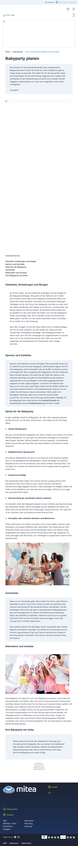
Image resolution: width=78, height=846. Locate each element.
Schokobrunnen (35, 403)
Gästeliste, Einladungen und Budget (20, 261)
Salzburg (28, 826)
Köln (5, 820)
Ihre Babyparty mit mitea (16, 275)
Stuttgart (6, 829)
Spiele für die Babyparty (15, 267)
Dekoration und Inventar (16, 272)
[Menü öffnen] (74, 15)
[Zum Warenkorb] (68, 9)
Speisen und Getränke (14, 264)
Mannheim (29, 820)
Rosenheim (8, 826)
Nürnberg (28, 823)
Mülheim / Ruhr (9, 823)
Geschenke (10, 270)
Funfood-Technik (48, 400)
